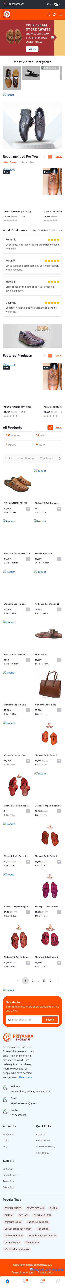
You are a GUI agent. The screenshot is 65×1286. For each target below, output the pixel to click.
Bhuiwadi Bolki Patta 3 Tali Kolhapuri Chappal (46, 957)
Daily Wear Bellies (14, 1235)
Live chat (7, 1169)
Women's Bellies (13, 1222)
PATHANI (23, 1215)
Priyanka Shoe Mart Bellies (42, 1235)
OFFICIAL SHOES (42, 1215)
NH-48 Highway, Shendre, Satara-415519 (30, 1091)
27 (44, 980)
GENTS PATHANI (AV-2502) (17, 211)
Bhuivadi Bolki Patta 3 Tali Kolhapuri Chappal (15, 856)
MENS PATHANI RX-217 (15, 503)
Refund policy (43, 1140)
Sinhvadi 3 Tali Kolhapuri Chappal (47, 503)
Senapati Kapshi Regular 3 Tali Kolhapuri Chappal (47, 806)
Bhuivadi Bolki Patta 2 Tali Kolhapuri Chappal (46, 755)
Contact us (8, 1187)
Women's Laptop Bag (15, 604)
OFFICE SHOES (12, 1242)
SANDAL (9, 1215)
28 (51, 980)
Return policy (42, 1152)
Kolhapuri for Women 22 (47, 604)
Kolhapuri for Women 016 (17, 553)
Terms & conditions (22, 1272)
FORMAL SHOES (13, 1208)
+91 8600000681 (19, 1115)
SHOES (53, 1208)
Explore (32, 49)
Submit (50, 1019)
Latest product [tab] (10, 162)
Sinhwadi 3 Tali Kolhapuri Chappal (17, 957)
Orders (6, 1140)
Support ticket (10, 1175)
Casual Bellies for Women (18, 1229)
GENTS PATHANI (35, 1208)
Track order (9, 1181)
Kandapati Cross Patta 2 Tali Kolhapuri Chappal (47, 907)
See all (59, 156)
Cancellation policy (45, 1146)
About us (41, 1134)
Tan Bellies (43, 1229)
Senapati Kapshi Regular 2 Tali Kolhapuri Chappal (16, 907)
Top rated (46, 458)
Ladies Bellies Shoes (38, 1222)
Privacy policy (46, 1272)
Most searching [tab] (27, 162)
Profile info (8, 1134)
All (10, 458)
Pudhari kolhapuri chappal (44, 553)
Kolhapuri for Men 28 (14, 654)
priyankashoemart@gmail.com (25, 1103)
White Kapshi (32, 1242)
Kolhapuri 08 (41, 654)
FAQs (5, 1146)
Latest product (26, 458)
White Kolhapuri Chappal (17, 1249)
